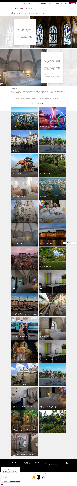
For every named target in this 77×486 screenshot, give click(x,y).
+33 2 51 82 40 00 (37, 462)
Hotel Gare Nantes (44, 467)
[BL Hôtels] (66, 463)
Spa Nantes (56, 467)
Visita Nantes (30, 467)
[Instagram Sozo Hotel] (46, 463)
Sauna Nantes (62, 467)
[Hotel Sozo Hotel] (4, 3)
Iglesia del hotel (51, 467)
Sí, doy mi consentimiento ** (54, 464)
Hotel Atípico (67, 467)
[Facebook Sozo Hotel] (44, 463)
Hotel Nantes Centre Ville (37, 467)
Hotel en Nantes (24, 467)
